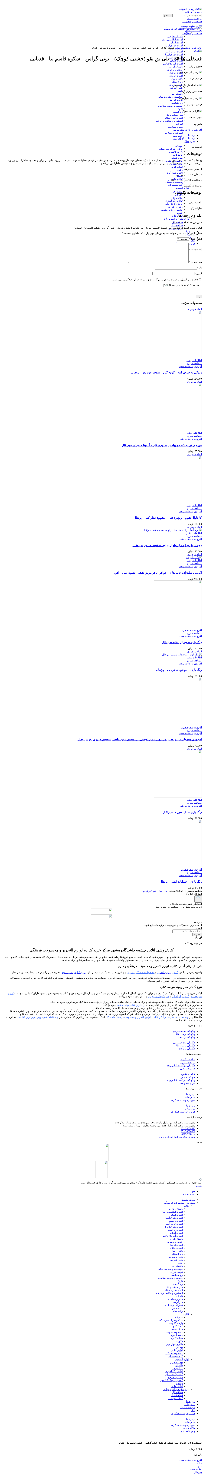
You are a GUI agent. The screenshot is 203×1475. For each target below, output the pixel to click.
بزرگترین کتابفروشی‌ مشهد (131, 1005)
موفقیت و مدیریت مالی (170, 96)
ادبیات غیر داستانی (173, 117)
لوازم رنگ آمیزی (174, 200)
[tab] (98, 135)
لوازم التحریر (182, 187)
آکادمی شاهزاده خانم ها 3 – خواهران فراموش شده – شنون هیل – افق (158, 572)
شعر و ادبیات (176, 1257)
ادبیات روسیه (176, 1220)
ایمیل (198, 273)
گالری (186, 1314)
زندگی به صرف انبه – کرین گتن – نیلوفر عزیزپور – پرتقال (166, 372)
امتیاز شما (195, 238)
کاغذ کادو (178, 154)
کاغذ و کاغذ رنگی (174, 203)
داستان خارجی (175, 1208)
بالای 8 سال (176, 78)
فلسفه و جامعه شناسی (170, 105)
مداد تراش (177, 197)
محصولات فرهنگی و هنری (140, 972)
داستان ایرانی (176, 66)
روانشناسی (177, 102)
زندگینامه (178, 111)
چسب (179, 212)
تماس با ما (189, 1097)
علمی (180, 90)
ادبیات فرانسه (175, 1229)
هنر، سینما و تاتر (174, 114)
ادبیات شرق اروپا (174, 54)
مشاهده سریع (194, 363)
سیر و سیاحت (175, 126)
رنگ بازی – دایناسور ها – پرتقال (182, 812)
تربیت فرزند (176, 99)
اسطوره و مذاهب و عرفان (169, 120)
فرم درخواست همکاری (183, 1100)
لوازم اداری (177, 215)
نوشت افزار (176, 1362)
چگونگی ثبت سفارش (184, 1031)
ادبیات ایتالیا (176, 1214)
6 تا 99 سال (177, 225)
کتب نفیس (177, 136)
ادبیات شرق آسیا (174, 1217)
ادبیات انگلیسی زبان (172, 1211)
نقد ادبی (178, 123)
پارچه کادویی (176, 151)
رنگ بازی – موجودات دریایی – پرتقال (179, 669)
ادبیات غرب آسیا (174, 51)
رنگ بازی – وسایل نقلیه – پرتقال (182, 642)
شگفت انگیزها (187, 1059)
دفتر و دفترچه (175, 206)
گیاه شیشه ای (175, 184)
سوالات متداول (187, 1062)
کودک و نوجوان (175, 69)
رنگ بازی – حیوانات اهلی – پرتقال (181, 881)
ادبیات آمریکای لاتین (172, 63)
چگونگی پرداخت (186, 1037)
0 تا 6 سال (177, 1392)
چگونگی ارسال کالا (185, 1034)
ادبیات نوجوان (175, 72)
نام (199, 267)
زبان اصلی (177, 139)
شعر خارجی (176, 87)
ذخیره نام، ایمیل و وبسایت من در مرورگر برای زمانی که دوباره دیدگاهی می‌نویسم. (155, 279)
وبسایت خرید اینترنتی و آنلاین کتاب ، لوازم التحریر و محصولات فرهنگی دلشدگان (147, 1017)
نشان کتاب (177, 166)
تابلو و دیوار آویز (175, 172)
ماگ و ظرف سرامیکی (171, 148)
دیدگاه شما (195, 262)
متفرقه (179, 145)
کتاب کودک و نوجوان (158, 996)
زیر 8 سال (177, 81)
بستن (199, 1185)
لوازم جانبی (177, 1350)
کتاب (194, 47)
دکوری (179, 169)
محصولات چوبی (174, 1332)
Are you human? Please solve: (186, 285)
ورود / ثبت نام (188, 1431)
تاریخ (180, 108)
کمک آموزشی (175, 1398)
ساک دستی (177, 157)
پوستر (180, 1347)
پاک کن (179, 1365)
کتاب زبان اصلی (180, 996)
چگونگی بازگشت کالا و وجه (181, 1065)
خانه (199, 47)
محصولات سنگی (174, 181)
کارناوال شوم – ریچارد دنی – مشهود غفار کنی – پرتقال (168, 517)
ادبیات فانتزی (176, 75)
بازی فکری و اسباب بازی (176, 218)
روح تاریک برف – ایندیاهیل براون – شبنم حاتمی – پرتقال (167, 545)
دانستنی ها (177, 93)
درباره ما (190, 1094)
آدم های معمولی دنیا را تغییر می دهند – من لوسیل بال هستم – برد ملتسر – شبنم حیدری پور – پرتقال (139, 739)
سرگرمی (178, 129)
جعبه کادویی (176, 1335)
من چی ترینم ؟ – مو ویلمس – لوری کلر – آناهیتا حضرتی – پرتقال (162, 445)
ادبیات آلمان (176, 1232)
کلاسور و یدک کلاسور (171, 209)
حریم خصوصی (187, 1068)
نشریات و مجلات (174, 132)
